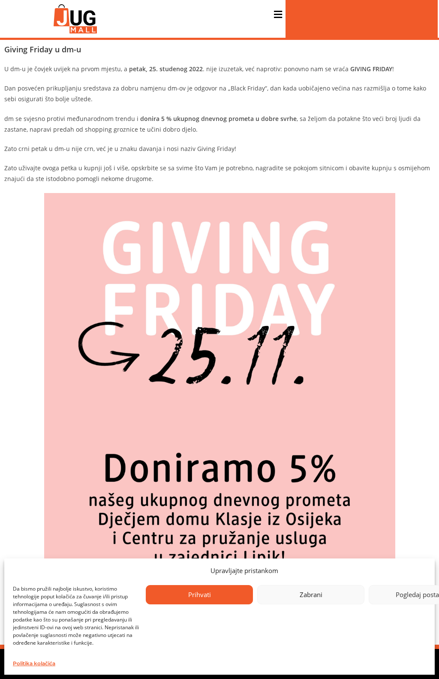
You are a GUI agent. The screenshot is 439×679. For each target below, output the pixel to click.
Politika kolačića (34, 663)
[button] (278, 14)
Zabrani (311, 594)
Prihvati (199, 594)
